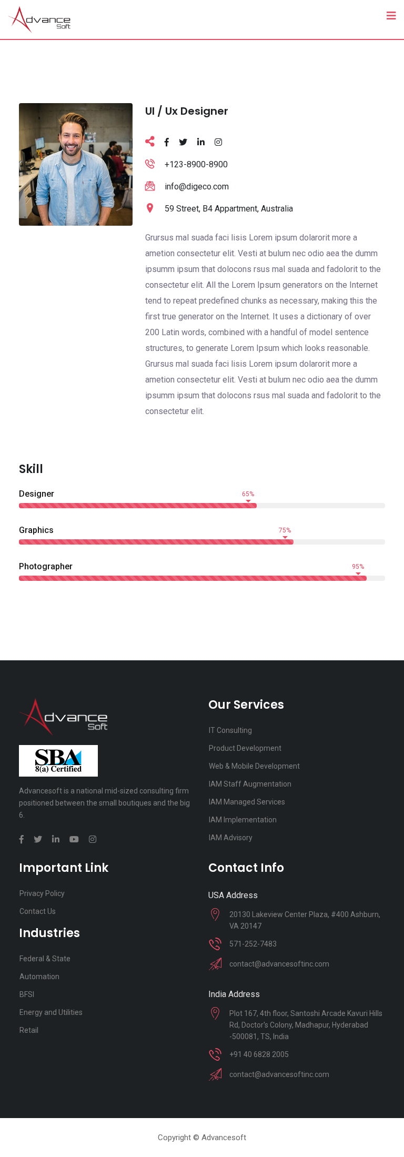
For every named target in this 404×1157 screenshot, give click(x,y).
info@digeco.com (197, 187)
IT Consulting (230, 730)
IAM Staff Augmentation (250, 784)
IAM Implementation (243, 820)
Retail (28, 1030)
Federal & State (44, 958)
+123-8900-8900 (196, 164)
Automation (39, 976)
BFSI (26, 994)
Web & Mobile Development (254, 766)
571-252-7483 (253, 944)
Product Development (245, 748)
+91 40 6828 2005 (259, 1054)
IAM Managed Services (247, 802)
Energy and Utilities (51, 1012)
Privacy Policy (42, 893)
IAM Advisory (230, 837)
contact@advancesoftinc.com (279, 964)
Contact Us (37, 911)
